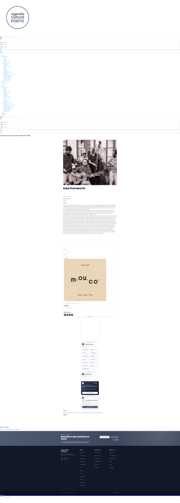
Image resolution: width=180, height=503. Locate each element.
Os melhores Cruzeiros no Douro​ (9, 74)
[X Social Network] (67, 315)
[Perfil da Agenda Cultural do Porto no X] (67, 459)
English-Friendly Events (8, 72)
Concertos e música (83, 464)
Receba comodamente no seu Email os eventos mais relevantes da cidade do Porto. (78, 412)
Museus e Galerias (7, 75)
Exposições (6, 70)
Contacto (3, 114)
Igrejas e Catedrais (7, 108)
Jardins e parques (97, 464)
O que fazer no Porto (97, 452)
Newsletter (110, 461)
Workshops (6, 64)
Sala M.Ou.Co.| (66, 198)
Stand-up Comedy (7, 66)
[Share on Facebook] (65, 315)
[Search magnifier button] (1, 38)
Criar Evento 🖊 (4, 82)
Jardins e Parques (7, 79)
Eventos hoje (82, 452)
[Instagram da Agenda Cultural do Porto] (62, 459)
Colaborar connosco (112, 458)
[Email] (72, 315)
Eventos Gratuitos (7, 61)
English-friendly (82, 485)
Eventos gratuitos (82, 458)
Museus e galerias (97, 458)
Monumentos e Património (8, 76)
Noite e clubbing (82, 482)
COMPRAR (65, 203)
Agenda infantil (82, 461)
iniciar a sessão (5, 429)
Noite (5, 62)
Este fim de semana (83, 455)
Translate (7, 497)
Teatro (5, 58)
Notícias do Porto (111, 452)
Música (5, 60)
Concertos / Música (69, 307)
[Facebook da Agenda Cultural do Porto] (65, 459)
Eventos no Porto (5, 56)
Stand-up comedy (82, 476)
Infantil (5, 57)
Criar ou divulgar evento (112, 455)
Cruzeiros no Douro (97, 455)
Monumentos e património (98, 461)
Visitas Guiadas (6, 80)
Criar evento (116, 439)
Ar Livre (5, 67)
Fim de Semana (6, 63)
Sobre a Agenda (111, 467)
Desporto (5, 68)
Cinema (5, 69)
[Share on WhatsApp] (70, 315)
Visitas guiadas (97, 467)
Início (3, 55)
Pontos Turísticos (5, 73)
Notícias (3, 81)
